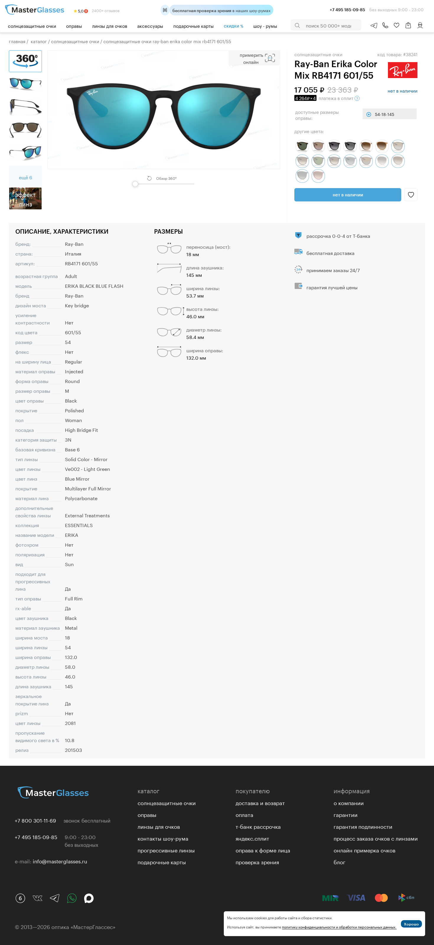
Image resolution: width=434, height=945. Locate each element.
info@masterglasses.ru (60, 861)
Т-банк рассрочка (258, 826)
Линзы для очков (109, 25)
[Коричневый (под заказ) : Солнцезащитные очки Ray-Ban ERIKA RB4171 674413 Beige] (398, 161)
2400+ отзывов (105, 10)
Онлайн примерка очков (364, 849)
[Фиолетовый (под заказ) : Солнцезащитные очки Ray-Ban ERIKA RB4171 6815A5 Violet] (318, 176)
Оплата (244, 814)
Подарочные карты (193, 25)
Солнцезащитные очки (32, 25)
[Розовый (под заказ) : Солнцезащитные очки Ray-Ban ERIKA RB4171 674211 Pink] (382, 161)
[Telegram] (54, 898)
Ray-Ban (74, 243)
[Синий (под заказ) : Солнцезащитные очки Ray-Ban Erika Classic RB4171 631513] (334, 161)
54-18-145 (384, 114)
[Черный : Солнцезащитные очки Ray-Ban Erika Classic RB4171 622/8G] (334, 146)
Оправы (74, 25)
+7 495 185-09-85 (36, 836)
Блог (339, 861)
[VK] (37, 898)
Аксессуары (150, 25)
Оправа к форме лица (263, 849)
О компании (349, 802)
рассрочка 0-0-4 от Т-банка (338, 235)
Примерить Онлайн (251, 58)
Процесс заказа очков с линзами (376, 837)
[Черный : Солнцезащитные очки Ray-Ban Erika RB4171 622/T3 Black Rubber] (350, 146)
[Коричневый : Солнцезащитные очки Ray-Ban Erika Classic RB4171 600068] (318, 146)
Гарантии (346, 814)
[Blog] (20, 898)
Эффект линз (25, 198)
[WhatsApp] (71, 898)
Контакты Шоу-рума (163, 837)
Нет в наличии (348, 194)
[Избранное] (396, 25)
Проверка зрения (257, 861)
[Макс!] (89, 898)
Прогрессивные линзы (166, 849)
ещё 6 (25, 176)
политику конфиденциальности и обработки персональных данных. (339, 926)
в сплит (325, 97)
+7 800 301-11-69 (35, 820)
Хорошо (411, 924)
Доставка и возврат (260, 802)
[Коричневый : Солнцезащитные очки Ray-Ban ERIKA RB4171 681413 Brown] (382, 146)
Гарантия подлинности (363, 826)
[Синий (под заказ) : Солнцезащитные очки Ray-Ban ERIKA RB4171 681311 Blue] (302, 176)
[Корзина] (408, 28)
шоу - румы (265, 25)
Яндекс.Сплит (252, 837)
